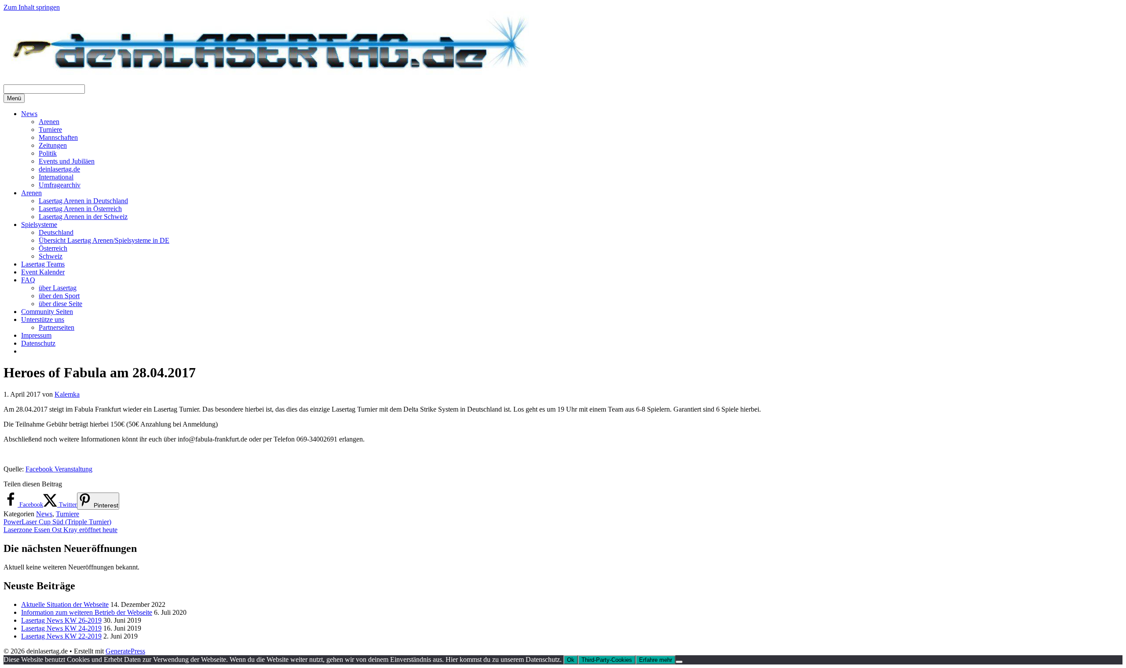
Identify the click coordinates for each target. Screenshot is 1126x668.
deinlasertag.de (59, 169)
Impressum (36, 335)
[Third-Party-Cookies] (679, 662)
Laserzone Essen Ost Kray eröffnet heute (60, 529)
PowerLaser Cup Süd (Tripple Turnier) (57, 522)
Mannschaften (58, 137)
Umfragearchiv (59, 185)
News (29, 113)
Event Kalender (43, 272)
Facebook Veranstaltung (59, 469)
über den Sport (59, 295)
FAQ (28, 280)
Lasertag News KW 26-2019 (61, 620)
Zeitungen (53, 145)
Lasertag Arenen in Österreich (80, 208)
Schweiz (50, 256)
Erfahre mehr (655, 660)
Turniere (50, 129)
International (56, 177)
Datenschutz (38, 343)
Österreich (53, 248)
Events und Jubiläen (67, 161)
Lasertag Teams (43, 264)
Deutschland (56, 232)
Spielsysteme (39, 224)
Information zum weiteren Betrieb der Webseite (86, 612)
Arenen (49, 121)
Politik (48, 153)
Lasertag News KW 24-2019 (61, 628)
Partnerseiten (56, 327)
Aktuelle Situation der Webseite (65, 604)
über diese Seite (60, 303)
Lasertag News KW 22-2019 (61, 636)
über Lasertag (58, 288)
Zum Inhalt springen (32, 7)
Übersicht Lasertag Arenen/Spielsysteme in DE (104, 240)
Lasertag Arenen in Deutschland (83, 200)
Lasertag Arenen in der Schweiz (83, 216)
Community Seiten (47, 311)
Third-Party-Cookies (606, 660)
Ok (570, 660)
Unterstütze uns (42, 319)
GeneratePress (125, 651)
